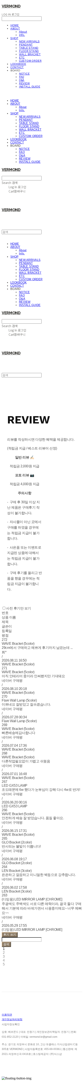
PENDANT (26, 44)
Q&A (21, 80)
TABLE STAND (28, 47)
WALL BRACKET (30, 54)
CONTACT (17, 67)
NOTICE (24, 73)
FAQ (21, 76)
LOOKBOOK (18, 64)
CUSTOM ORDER (30, 60)
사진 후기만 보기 (18, 608)
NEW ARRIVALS (29, 41)
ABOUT (15, 28)
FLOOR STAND (29, 51)
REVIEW (24, 83)
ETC (22, 57)
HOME (14, 25)
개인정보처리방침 (12, 1019)
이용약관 (7, 1014)
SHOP (14, 38)
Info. (22, 35)
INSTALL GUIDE (29, 86)
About (23, 31)
